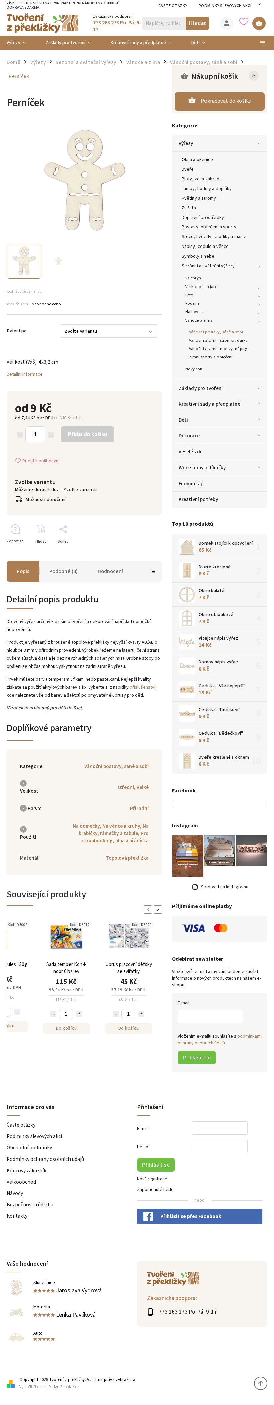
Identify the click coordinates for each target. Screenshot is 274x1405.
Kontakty (17, 1216)
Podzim (192, 303)
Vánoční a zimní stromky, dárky (218, 340)
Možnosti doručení (46, 499)
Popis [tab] (23, 571)
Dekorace (189, 435)
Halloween (195, 312)
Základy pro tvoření (201, 388)
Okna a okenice (197, 159)
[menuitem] (21, 43)
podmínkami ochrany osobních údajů (220, 1039)
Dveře (188, 169)
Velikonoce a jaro (201, 287)
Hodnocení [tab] (110, 571)
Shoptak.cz (69, 1387)
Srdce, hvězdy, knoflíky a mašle (214, 236)
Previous (149, 909)
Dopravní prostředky (203, 217)
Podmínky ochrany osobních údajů (45, 1159)
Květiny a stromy (199, 198)
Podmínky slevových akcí (225, 6)
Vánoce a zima (199, 320)
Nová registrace (152, 1179)
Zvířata (189, 208)
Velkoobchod (21, 1182)
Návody (15, 1193)
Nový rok (193, 369)
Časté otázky (172, 6)
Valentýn (193, 278)
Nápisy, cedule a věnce (205, 246)
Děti (183, 420)
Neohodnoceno (46, 304)
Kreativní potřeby (198, 499)
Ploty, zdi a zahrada (202, 178)
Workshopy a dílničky (202, 467)
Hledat (197, 23)
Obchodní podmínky (29, 1147)
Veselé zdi (190, 451)
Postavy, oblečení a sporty (209, 227)
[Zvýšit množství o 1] (51, 435)
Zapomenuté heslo (155, 1189)
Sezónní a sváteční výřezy (208, 266)
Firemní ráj (190, 483)
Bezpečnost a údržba (30, 1204)
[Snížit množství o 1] (20, 435)
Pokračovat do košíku (226, 101)
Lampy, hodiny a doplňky (207, 188)
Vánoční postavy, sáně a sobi (216, 332)
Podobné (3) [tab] (63, 571)
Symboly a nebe (198, 256)
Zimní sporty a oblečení (210, 357)
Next (159, 909)
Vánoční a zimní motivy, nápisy (218, 349)
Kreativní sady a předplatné (209, 404)
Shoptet (39, 1387)
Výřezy (186, 143)
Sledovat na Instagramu (224, 887)
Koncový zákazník (26, 1170)
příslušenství (142, 687)
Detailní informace (25, 374)
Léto (189, 295)
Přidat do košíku (87, 434)
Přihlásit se (197, 1057)
